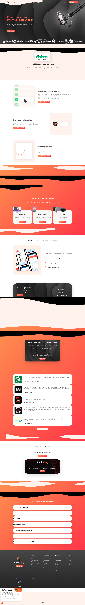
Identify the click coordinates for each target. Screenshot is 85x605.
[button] (42, 593)
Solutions (26, 2)
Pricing (33, 2)
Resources (39, 2)
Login (65, 2)
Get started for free (73, 2)
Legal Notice (49, 578)
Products (20, 2)
